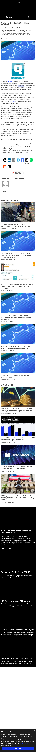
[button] (18, 745)
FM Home (2, 21)
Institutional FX (7, 21)
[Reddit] (4, 166)
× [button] (34, 731)
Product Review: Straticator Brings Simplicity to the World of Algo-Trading (17, 225)
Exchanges (12, 21)
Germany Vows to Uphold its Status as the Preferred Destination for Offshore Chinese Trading (17, 255)
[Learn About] (26, 161)
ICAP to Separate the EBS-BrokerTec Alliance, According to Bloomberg (15, 347)
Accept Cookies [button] (18, 748)
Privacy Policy (24, 743)
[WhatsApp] (31, 160)
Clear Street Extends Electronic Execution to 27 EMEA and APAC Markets (18, 468)
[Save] (9, 167)
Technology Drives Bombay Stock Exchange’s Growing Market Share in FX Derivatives (17, 317)
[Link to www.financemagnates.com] (18, 70)
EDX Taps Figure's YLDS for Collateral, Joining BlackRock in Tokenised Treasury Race (17, 498)
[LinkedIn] (9, 160)
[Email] (13, 160)
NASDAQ (12, 101)
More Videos (6, 548)
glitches (10, 82)
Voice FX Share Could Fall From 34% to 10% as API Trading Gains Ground (18, 439)
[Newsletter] (28, 17)
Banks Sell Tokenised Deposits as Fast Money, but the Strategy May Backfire (16, 410)
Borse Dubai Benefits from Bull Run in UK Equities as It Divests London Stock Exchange (17, 286)
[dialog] (18, 740)
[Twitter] (4, 160)
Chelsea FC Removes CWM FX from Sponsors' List (15, 376)
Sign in (32, 17)
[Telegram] (18, 160)
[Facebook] (22, 160)
